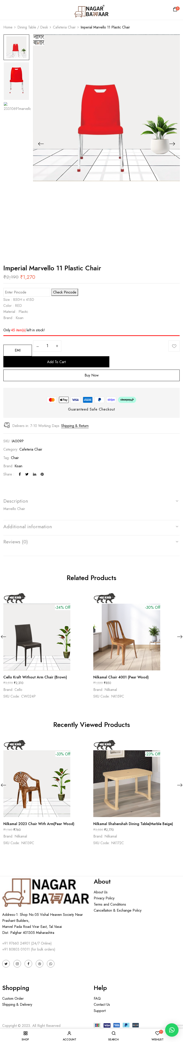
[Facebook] (20, 474)
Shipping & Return (75, 425)
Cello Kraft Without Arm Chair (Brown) (35, 677)
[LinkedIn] (34, 474)
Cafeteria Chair (64, 27)
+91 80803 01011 (16, 949)
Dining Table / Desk (32, 27)
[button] (176, 10)
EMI (18, 350)
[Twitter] (27, 474)
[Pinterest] (42, 474)
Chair (15, 457)
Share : (8, 474)
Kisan (18, 466)
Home (7, 27)
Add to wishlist (174, 346)
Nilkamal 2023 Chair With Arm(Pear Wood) (38, 824)
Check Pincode (64, 292)
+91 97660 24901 (16, 943)
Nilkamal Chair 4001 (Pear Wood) (121, 677)
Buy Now (92, 375)
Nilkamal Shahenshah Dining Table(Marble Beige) (133, 824)
